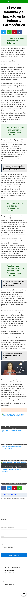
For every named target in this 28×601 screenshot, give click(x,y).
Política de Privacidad (9, 573)
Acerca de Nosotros (8, 584)
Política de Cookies (8, 570)
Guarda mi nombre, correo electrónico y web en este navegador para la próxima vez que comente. (11, 548)
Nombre (4, 519)
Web (2, 536)
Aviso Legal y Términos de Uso (11, 567)
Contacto (5, 581)
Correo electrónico (8, 528)
